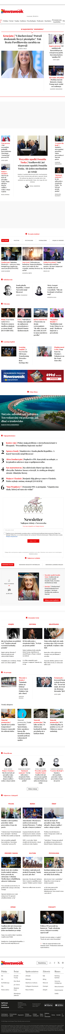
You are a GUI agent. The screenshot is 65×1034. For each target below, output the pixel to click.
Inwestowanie (59, 990)
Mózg (44, 979)
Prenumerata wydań (13, 1014)
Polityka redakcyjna (36, 1014)
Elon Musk (17, 981)
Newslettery (42, 963)
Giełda (56, 993)
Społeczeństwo (32, 971)
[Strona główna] (12, 11)
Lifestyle (28, 976)
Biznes (57, 971)
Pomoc (53, 1015)
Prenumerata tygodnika (57, 21)
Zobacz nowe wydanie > (52, 600)
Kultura (23, 21)
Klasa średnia (30, 990)
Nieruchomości (59, 986)
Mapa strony (41, 1014)
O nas (63, 1014)
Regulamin (21, 1015)
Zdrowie (46, 971)
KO (2, 976)
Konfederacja (5, 983)
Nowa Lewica (5, 990)
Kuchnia (48, 21)
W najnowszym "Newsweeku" (32, 29)
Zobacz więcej (32, 789)
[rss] (50, 963)
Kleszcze (45, 983)
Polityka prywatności (28, 1014)
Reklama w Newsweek (47, 1015)
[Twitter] (59, 963)
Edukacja (28, 979)
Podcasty (40, 21)
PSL (2, 986)
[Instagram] (63, 963)
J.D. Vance (17, 985)
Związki (45, 990)
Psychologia (31, 21)
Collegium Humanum (32, 986)
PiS (2, 979)
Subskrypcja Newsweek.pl (4, 1014)
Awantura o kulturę (31, 983)
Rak (44, 976)
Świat (11, 21)
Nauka (17, 21)
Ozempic (45, 986)
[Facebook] (54, 963)
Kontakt (58, 1015)
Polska (5, 21)
